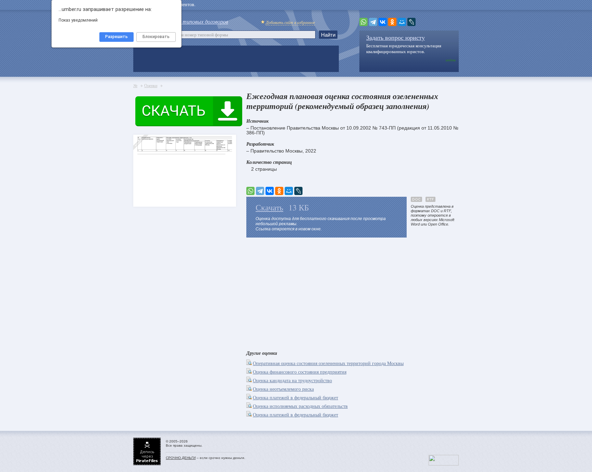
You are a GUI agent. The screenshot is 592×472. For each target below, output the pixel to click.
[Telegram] (373, 22)
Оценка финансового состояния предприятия (299, 371)
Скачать (269, 207)
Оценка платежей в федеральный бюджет (295, 397)
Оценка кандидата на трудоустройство (292, 380)
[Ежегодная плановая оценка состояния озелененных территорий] (145, 196)
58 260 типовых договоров (197, 21)
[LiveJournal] (411, 22)
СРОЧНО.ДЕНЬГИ (181, 458)
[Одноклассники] (392, 22)
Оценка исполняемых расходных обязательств (300, 406)
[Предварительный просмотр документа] (249, 363)
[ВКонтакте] (383, 22)
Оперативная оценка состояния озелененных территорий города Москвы (328, 363)
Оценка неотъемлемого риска (283, 389)
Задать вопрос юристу (395, 37)
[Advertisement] (352, 292)
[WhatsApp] (363, 22)
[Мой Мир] (402, 22)
